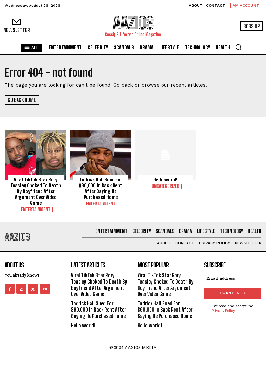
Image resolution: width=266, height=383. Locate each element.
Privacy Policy (223, 310)
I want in (230, 293)
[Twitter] (33, 289)
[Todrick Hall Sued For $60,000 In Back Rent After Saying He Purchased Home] (100, 155)
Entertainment (35, 209)
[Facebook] (10, 289)
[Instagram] (21, 289)
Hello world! (165, 179)
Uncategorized (165, 186)
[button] (238, 47)
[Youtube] (45, 289)
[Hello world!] (165, 155)
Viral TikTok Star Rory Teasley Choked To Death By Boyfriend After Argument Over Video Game (35, 191)
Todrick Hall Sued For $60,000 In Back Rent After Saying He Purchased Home (100, 188)
